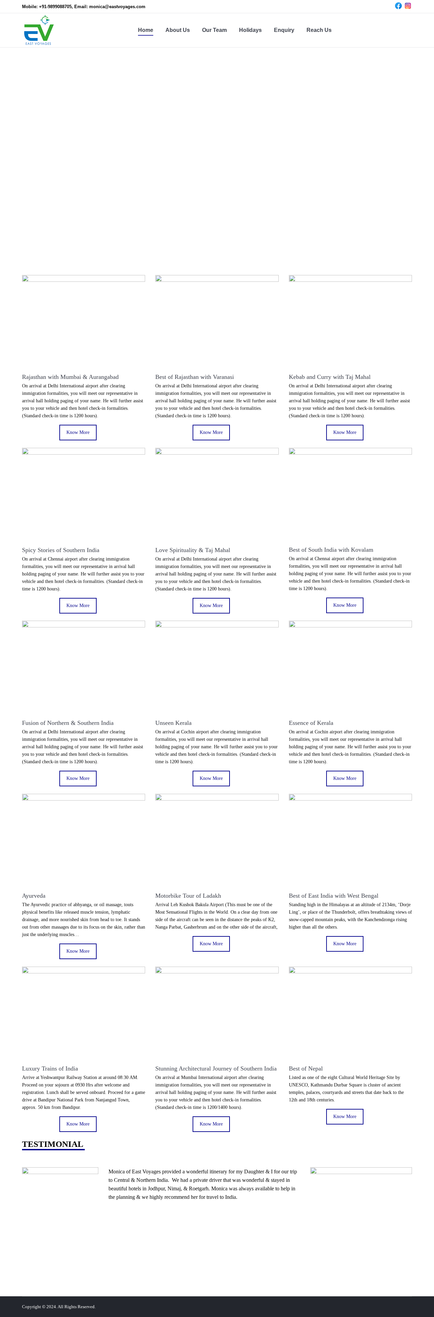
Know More (78, 432)
